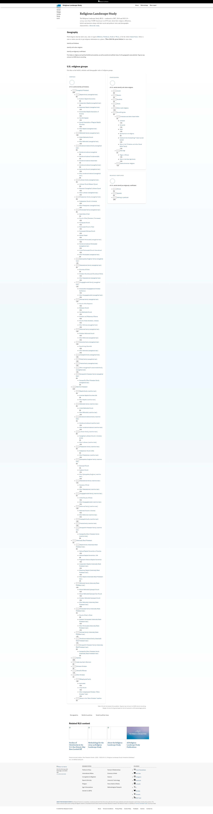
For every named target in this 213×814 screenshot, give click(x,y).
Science (109, 777)
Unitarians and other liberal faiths (129, 116)
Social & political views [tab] (102, 715)
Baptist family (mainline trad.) (88, 391)
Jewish (119, 91)
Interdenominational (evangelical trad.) (90, 165)
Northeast (106, 37)
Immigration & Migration (89, 777)
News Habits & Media (113, 784)
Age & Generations (87, 787)
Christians (72, 77)
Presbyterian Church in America (88, 201)
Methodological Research (114, 787)
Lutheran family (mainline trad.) (89, 431)
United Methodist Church (86, 408)
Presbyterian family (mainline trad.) (89, 446)
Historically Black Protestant (84, 540)
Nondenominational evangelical (88, 152)
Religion (84, 784)
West (117, 37)
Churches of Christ (84, 269)
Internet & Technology (113, 780)
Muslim (119, 95)
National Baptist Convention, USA (88, 555)
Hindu (118, 103)
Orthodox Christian (81, 666)
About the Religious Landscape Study (114, 743)
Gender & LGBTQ (87, 790)
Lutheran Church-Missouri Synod (88, 184)
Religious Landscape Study (72, 5)
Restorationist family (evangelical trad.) (91, 265)
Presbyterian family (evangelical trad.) (90, 197)
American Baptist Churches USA (88, 395)
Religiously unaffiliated (117, 175)
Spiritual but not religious (127, 133)
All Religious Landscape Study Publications (133, 744)
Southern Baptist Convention (87, 99)
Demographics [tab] (74, 715)
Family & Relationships (113, 770)
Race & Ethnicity (87, 780)
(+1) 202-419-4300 (61, 774)
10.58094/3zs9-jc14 (77, 759)
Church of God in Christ (85, 615)
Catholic (78, 658)
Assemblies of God (84, 214)
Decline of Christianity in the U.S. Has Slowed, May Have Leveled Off (77, 745)
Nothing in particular (122, 197)
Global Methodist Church (86, 137)
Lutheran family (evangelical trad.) (89, 180)
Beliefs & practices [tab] (87, 715)
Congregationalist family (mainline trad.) (91, 493)
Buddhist (119, 99)
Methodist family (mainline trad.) (89, 404)
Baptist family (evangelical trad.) (89, 94)
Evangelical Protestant (82, 90)
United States (134, 37)
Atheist (119, 189)
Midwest (100, 37)
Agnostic (119, 193)
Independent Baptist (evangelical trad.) (90, 103)
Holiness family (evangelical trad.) (89, 299)
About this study (94, 26)
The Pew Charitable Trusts (141, 803)
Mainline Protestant (81, 387)
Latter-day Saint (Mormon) (83, 662)
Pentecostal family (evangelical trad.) (90, 210)
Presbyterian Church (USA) (86, 451)
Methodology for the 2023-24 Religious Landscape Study (96, 744)
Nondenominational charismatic (88, 160)
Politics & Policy (86, 770)
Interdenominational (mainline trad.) (89, 423)
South (111, 37)
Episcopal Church (84, 466)
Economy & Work (112, 773)
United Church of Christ (85, 498)
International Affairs (87, 773)
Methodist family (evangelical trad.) (89, 133)
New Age (122, 150)
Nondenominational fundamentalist (89, 156)
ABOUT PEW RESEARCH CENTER (64, 802)
